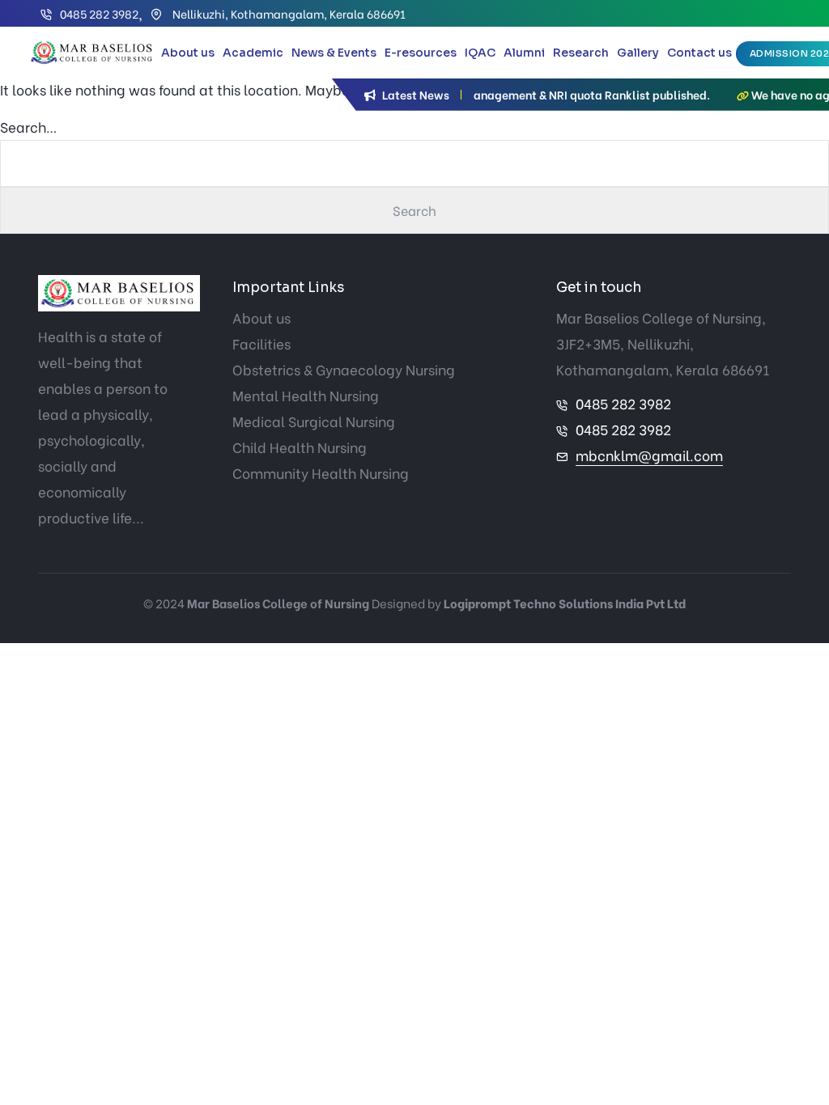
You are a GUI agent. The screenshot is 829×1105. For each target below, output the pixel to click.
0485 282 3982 (99, 13)
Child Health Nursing (299, 447)
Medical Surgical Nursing (313, 421)
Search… (28, 126)
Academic (253, 52)
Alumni (524, 52)
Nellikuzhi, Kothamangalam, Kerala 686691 (288, 13)
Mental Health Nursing (305, 395)
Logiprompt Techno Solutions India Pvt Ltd (565, 603)
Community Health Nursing (320, 473)
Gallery (638, 52)
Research (581, 52)
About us (188, 52)
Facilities (261, 343)
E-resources (421, 52)
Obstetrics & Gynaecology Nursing (343, 369)
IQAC (480, 52)
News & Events (333, 52)
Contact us (699, 52)
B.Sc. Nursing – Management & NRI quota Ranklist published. (531, 94)
